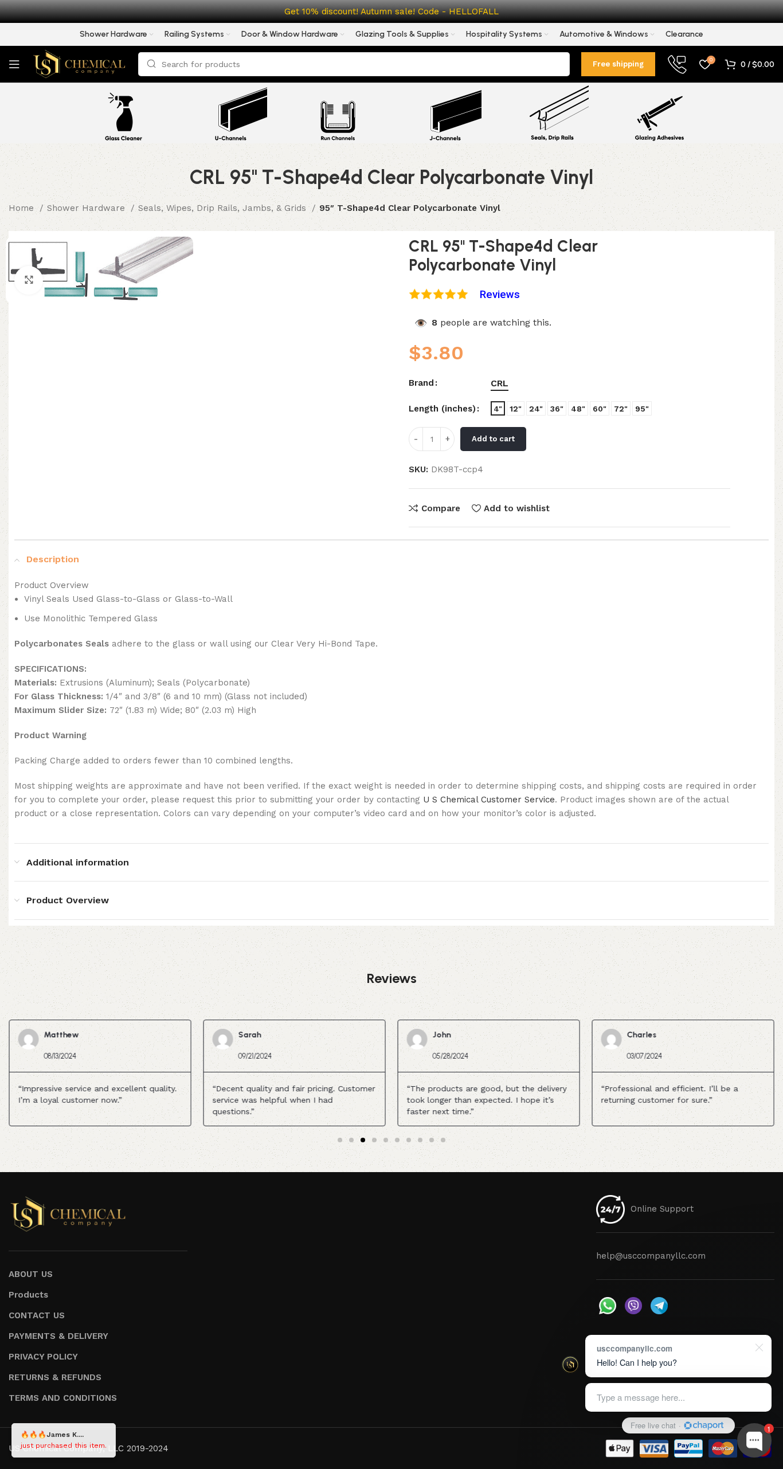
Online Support (662, 1209)
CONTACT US (37, 1315)
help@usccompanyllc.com (651, 1256)
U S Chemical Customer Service (489, 799)
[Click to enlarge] (28, 280)
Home (23, 208)
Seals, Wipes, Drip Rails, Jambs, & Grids (223, 208)
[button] (340, 1140)
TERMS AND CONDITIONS (63, 1398)
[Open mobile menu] (14, 64)
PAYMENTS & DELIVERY (58, 1336)
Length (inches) (442, 409)
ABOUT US (31, 1274)
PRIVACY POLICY (43, 1357)
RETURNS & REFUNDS (55, 1377)
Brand (421, 383)
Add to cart (493, 438)
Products (28, 1295)
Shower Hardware (87, 208)
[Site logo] (79, 63)
